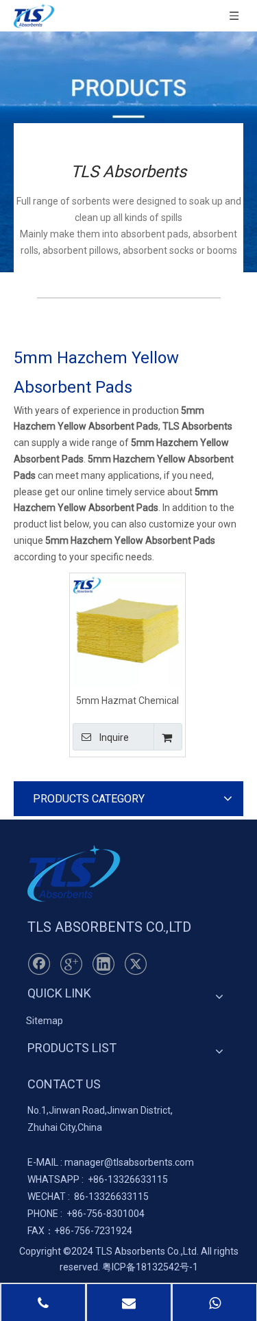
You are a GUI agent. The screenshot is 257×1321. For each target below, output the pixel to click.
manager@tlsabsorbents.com (129, 1162)
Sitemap (44, 1020)
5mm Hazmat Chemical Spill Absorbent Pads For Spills (127, 700)
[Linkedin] (103, 964)
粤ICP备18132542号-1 (150, 1266)
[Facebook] (39, 964)
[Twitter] (136, 964)
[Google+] (71, 964)
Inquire (114, 737)
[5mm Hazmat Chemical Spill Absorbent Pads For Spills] (127, 629)
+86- (98, 1179)
